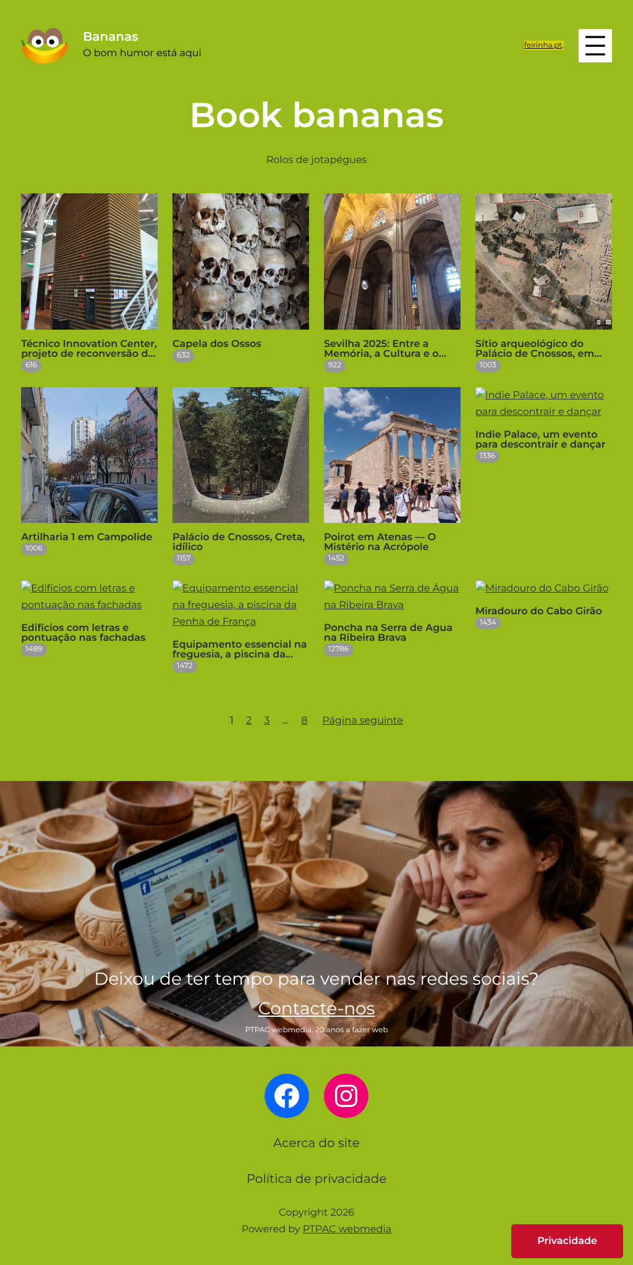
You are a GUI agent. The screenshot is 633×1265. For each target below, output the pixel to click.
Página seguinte (362, 721)
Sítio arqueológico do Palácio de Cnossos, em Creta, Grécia (534, 349)
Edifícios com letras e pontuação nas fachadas (83, 633)
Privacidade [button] (567, 1241)
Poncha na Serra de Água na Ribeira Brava (388, 633)
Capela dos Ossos (216, 344)
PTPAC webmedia (347, 1229)
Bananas (110, 37)
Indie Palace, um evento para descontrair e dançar (540, 440)
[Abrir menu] (595, 45)
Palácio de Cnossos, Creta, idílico (238, 543)
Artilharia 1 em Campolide (86, 538)
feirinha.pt (543, 45)
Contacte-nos (316, 1008)
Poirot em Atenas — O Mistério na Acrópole (380, 543)
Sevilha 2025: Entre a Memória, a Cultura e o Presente (381, 349)
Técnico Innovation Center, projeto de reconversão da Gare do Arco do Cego (89, 349)
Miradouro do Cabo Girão (538, 612)
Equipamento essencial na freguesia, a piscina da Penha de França (239, 650)
